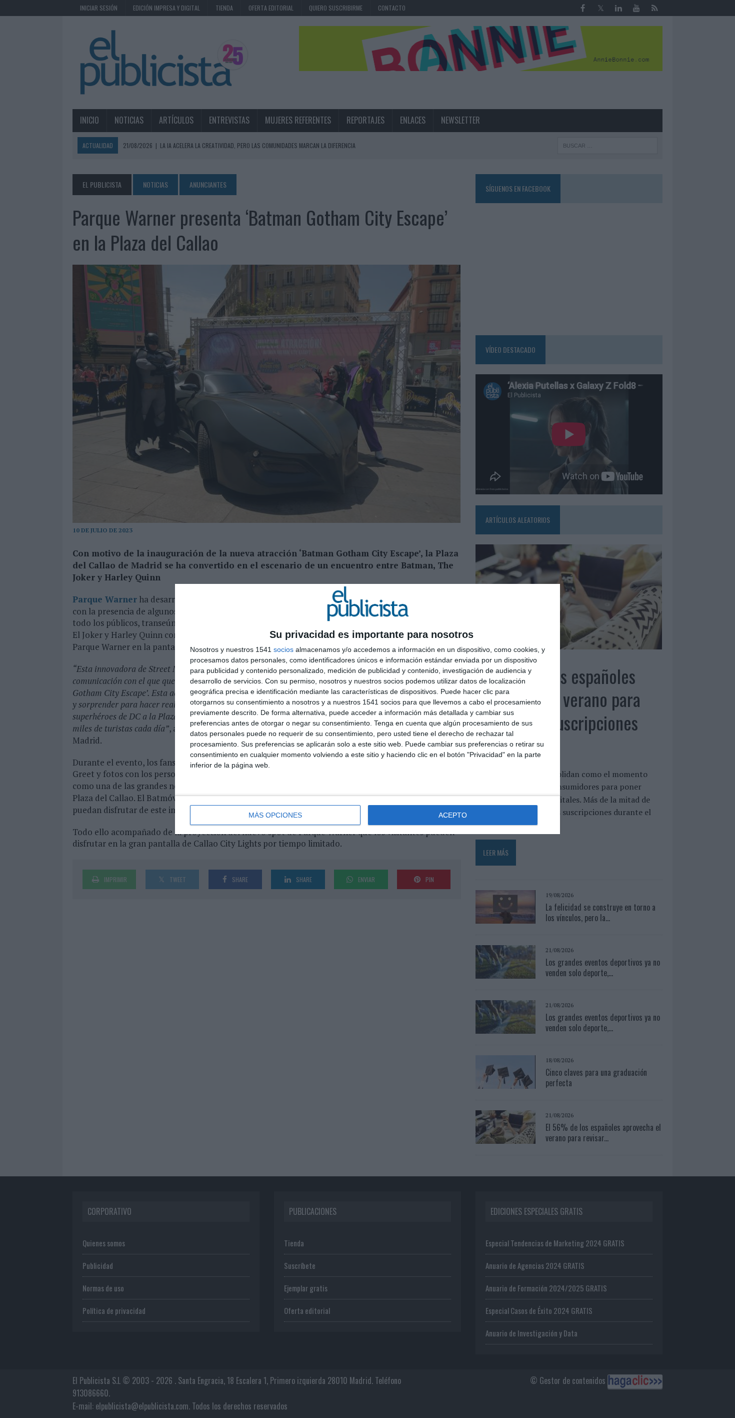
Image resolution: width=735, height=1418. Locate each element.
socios (284, 649)
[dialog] (367, 709)
